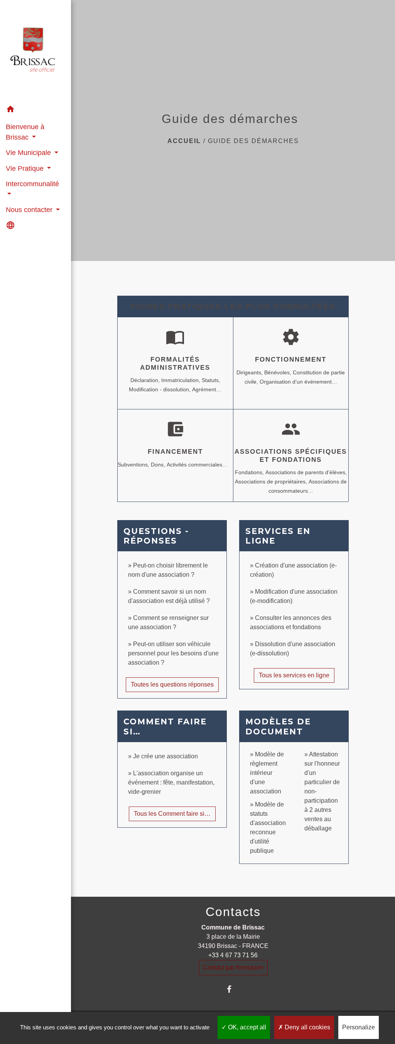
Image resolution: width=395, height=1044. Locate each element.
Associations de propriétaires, (272, 481)
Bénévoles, (278, 372)
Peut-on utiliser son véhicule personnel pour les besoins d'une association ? (173, 653)
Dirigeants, (250, 372)
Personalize (358, 1027)
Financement (175, 451)
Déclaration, (145, 380)
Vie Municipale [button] (29, 153)
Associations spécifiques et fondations (291, 455)
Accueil (184, 141)
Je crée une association (165, 756)
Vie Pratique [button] (26, 168)
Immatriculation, (181, 380)
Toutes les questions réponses (172, 684)
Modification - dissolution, (160, 389)
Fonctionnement (290, 359)
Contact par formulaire (233, 967)
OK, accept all (246, 1027)
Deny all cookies (306, 1027)
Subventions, (134, 464)
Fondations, (250, 472)
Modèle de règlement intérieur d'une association (267, 773)
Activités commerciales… (197, 464)
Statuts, (211, 380)
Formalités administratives (175, 363)
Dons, (159, 464)
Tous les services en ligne (294, 675)
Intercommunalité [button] (32, 184)
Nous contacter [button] (30, 210)
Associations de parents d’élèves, (306, 472)
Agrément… (206, 389)
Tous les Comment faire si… (172, 813)
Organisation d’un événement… (298, 382)
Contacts (233, 912)
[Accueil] (35, 51)
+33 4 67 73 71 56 (233, 955)
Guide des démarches (253, 141)
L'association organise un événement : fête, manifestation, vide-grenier (171, 782)
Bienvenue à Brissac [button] (25, 132)
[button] (35, 110)
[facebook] (233, 989)
